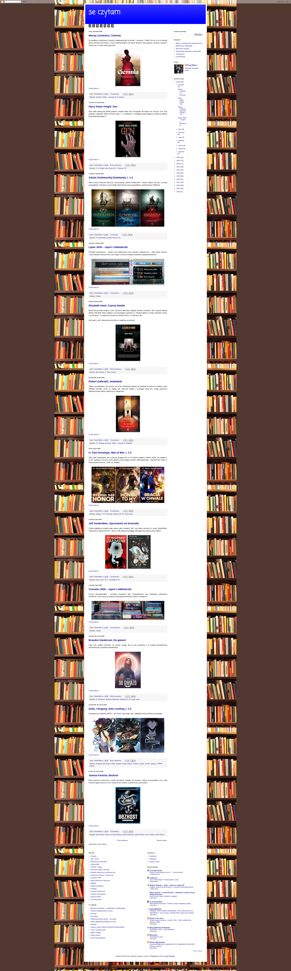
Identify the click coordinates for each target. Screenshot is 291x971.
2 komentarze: (115, 94)
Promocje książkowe (98, 938)
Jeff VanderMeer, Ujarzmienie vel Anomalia (114, 523)
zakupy (98, 296)
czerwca (181, 132)
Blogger (172, 956)
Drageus (98, 514)
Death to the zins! (156, 918)
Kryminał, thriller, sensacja (100, 870)
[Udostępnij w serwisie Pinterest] (132, 94)
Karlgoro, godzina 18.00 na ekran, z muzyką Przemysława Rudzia (171, 887)
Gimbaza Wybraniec (112, 699)
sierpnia (181, 85)
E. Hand (107, 372)
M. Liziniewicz (119, 97)
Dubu (113, 764)
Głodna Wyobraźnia (157, 942)
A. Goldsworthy (101, 238)
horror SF (112, 168)
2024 (178, 160)
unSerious (154, 878)
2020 (178, 173)
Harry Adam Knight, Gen (103, 106)
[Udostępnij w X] (128, 94)
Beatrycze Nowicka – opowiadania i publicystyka (108, 908)
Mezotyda (153, 935)
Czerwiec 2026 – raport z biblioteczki (110, 589)
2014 (178, 192)
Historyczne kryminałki (99, 861)
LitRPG (159, 764)
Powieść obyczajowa (98, 894)
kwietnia (181, 140)
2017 (178, 182)
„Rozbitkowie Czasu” (156, 937)
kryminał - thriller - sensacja (105, 97)
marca (180, 145)
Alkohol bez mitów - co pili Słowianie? (162, 929)
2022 (178, 167)
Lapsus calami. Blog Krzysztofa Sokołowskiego (107, 927)
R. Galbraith (128, 443)
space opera (129, 514)
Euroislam (94, 916)
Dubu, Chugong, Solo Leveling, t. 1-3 (110, 708)
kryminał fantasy (116, 834)
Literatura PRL (96, 878)
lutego (180, 148)
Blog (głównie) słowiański (160, 927)
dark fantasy (100, 372)
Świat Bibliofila (155, 909)
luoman (146, 956)
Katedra (93, 924)
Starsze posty (162, 840)
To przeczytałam (156, 902)
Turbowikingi (180, 57)
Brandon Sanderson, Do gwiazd (107, 640)
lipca (180, 129)
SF (125, 168)
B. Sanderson (100, 699)
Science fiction (96, 897)
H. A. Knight (100, 168)
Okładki (93, 883)
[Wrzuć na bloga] (126, 94)
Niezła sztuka (95, 935)
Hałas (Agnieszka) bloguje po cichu (103, 921)
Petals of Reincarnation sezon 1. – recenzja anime (166, 872)
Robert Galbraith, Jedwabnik (105, 381)
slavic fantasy (149, 834)
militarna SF (117, 514)
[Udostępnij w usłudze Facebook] (130, 94)
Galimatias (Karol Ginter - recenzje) (103, 919)
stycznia (181, 152)
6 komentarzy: (115, 293)
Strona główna (122, 840)
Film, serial (95, 859)
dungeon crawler (121, 764)
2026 (178, 82)
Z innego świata (156, 870)
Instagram (153, 859)
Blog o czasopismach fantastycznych (189, 43)
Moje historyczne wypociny (100, 880)
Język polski (95, 864)
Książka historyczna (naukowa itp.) (103, 872)
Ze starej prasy (96, 899)
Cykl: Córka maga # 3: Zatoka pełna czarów (164, 880)
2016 (178, 185)
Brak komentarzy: (116, 165)
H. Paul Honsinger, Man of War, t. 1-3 (110, 452)
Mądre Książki (96, 932)
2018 (178, 179)
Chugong (99, 764)
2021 (178, 170)
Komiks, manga (96, 867)
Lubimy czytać (154, 861)
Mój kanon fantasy (182, 48)
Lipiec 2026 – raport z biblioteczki (108, 247)
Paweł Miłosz (192, 65)
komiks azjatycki (150, 764)
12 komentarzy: (115, 627)
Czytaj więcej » (94, 88)
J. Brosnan (119, 168)
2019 (178, 176)
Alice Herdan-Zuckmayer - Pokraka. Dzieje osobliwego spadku (170, 903)
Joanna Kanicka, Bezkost (103, 775)
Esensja (93, 913)
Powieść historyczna (98, 891)
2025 (178, 157)
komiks (142, 764)
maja (180, 137)
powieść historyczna (113, 238)
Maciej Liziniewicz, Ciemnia (105, 35)
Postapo (94, 889)
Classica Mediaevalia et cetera (102, 911)
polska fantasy (139, 834)
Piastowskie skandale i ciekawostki (188, 51)
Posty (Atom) (102, 844)
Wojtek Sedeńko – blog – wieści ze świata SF (167, 885)
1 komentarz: (114, 235)
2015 (178, 188)
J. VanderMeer (112, 580)
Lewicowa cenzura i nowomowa (102, 875)
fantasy (113, 372)
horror (106, 168)
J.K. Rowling (100, 443)
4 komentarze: (115, 511)
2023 (178, 164)
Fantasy (94, 856)
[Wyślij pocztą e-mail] (124, 94)
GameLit (136, 764)
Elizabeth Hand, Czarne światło (107, 305)
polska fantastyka (128, 834)
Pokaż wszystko (197, 951)
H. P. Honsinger (107, 514)
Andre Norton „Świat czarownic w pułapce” (163, 896)
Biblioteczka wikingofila (184, 46)
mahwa (92, 766)
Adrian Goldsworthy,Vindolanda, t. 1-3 (111, 177)
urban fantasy (159, 834)
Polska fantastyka (97, 886)
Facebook (152, 856)
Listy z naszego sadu (98, 930)
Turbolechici (180, 54)
